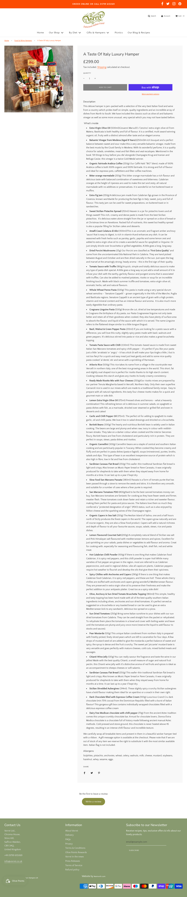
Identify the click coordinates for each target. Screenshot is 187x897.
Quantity (87, 73)
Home (40, 32)
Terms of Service (73, 865)
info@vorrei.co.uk (13, 861)
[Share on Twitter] (91, 773)
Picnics (119, 32)
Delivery (69, 835)
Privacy (69, 843)
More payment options (150, 94)
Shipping (101, 67)
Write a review (93, 801)
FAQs (68, 839)
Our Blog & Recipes (139, 32)
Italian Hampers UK (31, 878)
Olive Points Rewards (76, 852)
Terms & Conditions (75, 848)
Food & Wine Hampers (23, 41)
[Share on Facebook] (84, 773)
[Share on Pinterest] (99, 773)
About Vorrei (71, 830)
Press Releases (72, 861)
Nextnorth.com (99, 876)
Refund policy (72, 869)
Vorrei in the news (74, 856)
